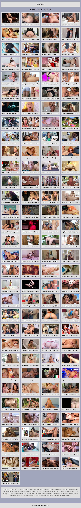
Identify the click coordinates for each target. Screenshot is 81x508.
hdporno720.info (41, 4)
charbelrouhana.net (42, 505)
